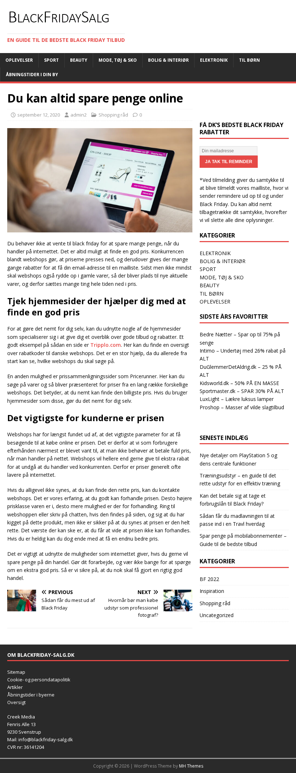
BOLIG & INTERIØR (222, 261)
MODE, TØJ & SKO (222, 277)
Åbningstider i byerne (31, 694)
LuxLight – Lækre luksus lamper (237, 399)
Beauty (78, 60)
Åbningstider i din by (32, 74)
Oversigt (16, 702)
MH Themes (191, 766)
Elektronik (214, 60)
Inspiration (212, 591)
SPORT (208, 269)
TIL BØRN (211, 293)
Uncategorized (217, 615)
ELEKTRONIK (215, 253)
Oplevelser (19, 60)
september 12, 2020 (38, 115)
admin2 (78, 115)
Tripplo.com (105, 344)
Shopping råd (113, 115)
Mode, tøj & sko (118, 60)
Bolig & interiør (168, 60)
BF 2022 (209, 579)
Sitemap (16, 672)
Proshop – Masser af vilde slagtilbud (242, 407)
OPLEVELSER (215, 301)
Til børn (249, 60)
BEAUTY (209, 285)
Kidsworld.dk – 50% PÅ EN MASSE (239, 383)
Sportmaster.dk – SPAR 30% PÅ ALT (242, 391)
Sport (51, 60)
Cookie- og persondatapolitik (38, 679)
